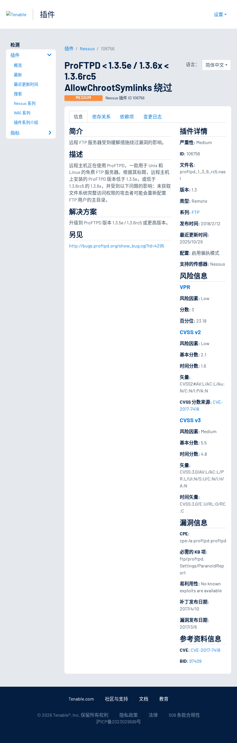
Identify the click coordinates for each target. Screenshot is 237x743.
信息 (78, 116)
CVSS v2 (190, 331)
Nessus (87, 48)
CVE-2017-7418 (205, 650)
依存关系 (101, 116)
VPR (185, 286)
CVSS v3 (190, 419)
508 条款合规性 (184, 715)
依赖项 (127, 116)
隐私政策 (128, 715)
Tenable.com (81, 698)
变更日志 (152, 116)
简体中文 (214, 65)
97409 (195, 661)
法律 (153, 715)
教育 (164, 698)
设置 (218, 14)
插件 (47, 14)
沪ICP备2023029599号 (118, 721)
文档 (143, 698)
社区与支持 (116, 698)
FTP (195, 212)
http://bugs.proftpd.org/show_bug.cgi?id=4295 (116, 245)
